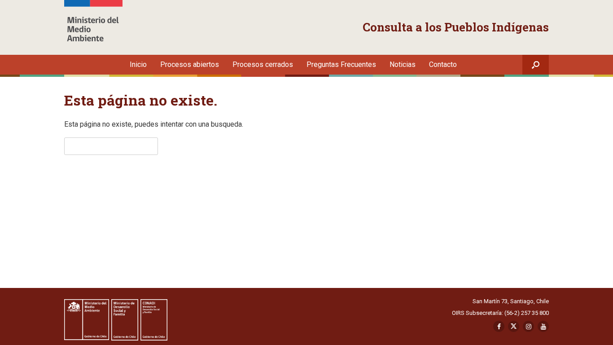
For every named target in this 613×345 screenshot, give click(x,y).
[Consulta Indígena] (93, 27)
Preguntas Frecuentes (341, 64)
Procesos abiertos (189, 64)
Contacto (443, 64)
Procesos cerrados (262, 64)
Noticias (403, 64)
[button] (535, 65)
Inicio (138, 64)
